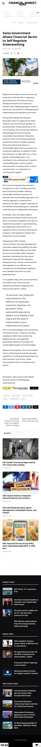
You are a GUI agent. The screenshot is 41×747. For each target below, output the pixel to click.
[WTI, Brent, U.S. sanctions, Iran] (7, 591)
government (16, 396)
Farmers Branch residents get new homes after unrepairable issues (25, 693)
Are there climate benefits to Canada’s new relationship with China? (26, 602)
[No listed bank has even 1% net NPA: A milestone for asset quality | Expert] (7, 654)
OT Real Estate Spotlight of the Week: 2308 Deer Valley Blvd (25, 725)
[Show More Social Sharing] (22, 53)
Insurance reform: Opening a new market (25, 664)
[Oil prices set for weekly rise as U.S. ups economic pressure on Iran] (7, 612)
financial (6, 396)
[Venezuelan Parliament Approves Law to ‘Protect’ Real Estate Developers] (7, 714)
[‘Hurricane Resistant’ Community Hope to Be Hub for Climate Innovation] (7, 703)
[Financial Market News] (22, 3)
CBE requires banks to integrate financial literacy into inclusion (17, 496)
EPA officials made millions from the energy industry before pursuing (25, 623)
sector (6, 399)
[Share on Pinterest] (18, 53)
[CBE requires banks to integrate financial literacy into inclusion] (20, 482)
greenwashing (27, 396)
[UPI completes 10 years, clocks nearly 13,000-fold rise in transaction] (7, 643)
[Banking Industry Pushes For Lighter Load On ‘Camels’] (7, 673)
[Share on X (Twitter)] (14, 53)
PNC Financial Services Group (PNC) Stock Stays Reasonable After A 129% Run (19, 546)
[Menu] (3, 3)
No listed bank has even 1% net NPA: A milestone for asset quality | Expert (25, 654)
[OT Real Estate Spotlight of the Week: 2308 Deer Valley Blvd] (7, 725)
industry (6, 28)
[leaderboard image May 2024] (20, 182)
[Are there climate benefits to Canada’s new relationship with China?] (7, 602)
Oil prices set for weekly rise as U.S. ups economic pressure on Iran (26, 612)
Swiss (23, 399)
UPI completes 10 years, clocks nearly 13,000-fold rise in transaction (26, 643)
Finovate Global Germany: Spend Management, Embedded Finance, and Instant (20, 510)
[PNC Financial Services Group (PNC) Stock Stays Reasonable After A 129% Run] (20, 530)
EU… (7, 365)
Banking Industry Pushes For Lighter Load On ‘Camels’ (26, 672)
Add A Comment (20, 559)
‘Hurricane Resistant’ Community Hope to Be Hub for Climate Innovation (26, 703)
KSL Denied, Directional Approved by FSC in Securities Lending (19, 463)
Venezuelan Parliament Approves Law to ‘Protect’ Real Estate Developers (24, 714)
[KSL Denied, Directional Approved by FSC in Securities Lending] (20, 448)
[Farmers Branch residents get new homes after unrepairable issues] (7, 693)
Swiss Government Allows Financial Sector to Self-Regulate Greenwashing (18, 380)
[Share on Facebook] (11, 53)
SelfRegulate (14, 399)
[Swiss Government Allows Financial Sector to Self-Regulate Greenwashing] (20, 67)
